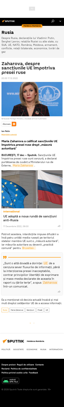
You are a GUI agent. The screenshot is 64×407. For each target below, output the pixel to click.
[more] (59, 226)
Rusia (5, 310)
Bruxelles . (28, 248)
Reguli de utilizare (25, 364)
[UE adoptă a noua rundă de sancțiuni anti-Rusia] (32, 189)
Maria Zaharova (17, 310)
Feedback (33, 372)
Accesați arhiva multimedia (35, 118)
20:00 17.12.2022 (9, 78)
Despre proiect (8, 364)
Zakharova (50, 282)
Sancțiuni (30, 310)
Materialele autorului (9, 135)
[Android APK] (10, 381)
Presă (40, 310)
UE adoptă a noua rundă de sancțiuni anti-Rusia (30, 218)
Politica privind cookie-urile (14, 372)
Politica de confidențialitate (24, 368)
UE (45, 263)
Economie (32, 349)
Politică (5, 349)
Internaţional (11, 211)
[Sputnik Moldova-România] (8, 22)
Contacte (39, 364)
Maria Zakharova (23, 165)
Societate (18, 349)
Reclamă (5, 368)
